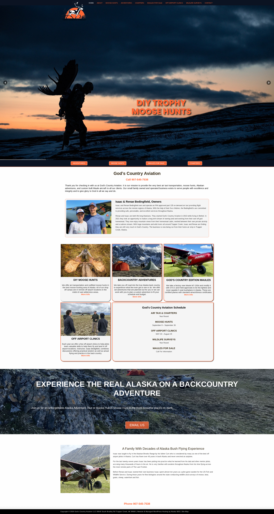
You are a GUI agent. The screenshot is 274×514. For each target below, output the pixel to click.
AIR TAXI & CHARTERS (164, 313)
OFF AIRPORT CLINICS (164, 330)
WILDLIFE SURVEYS (164, 339)
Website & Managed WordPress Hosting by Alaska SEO (158, 511)
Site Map (185, 511)
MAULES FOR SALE (164, 348)
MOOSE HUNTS (164, 321)
